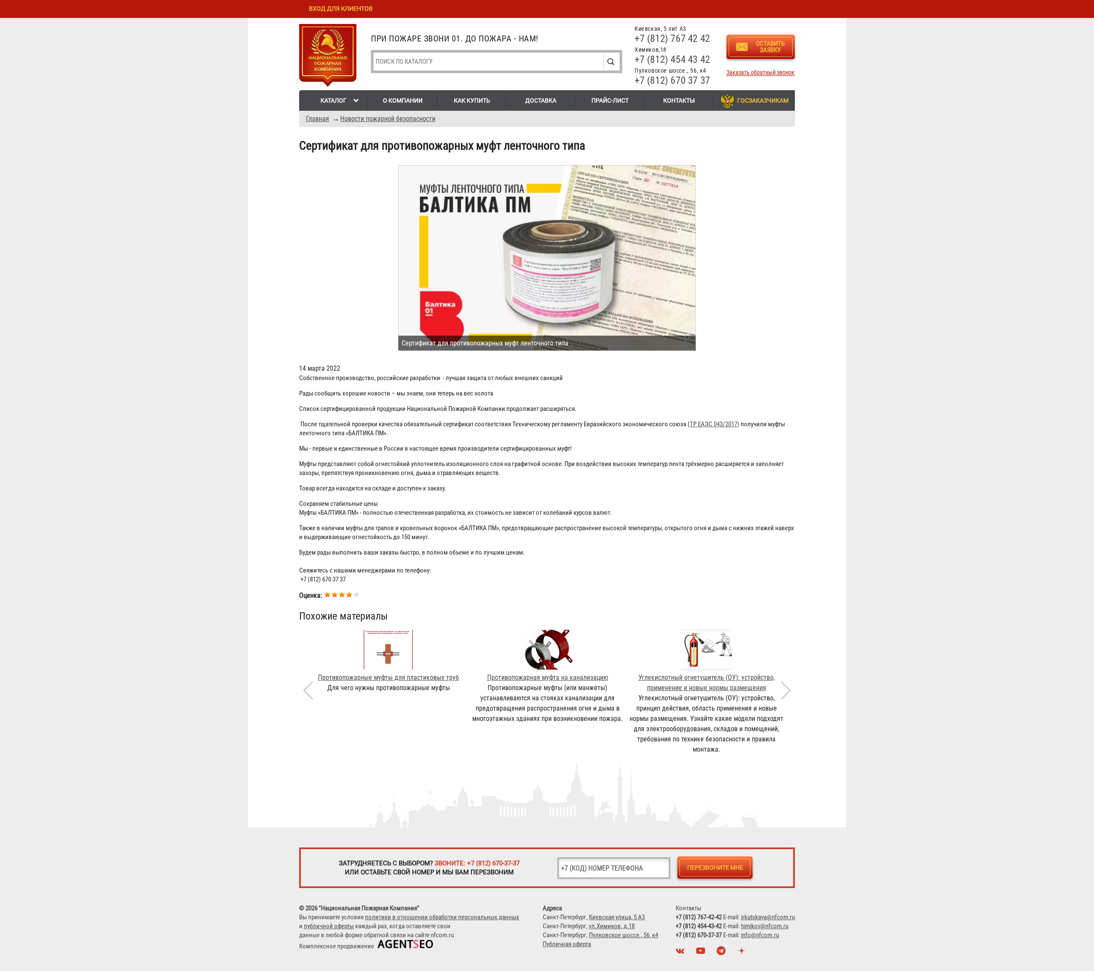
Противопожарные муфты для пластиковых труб (388, 677)
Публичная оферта (567, 944)
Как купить (472, 100)
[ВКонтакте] (681, 953)
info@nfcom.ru (760, 935)
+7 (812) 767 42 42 (672, 38)
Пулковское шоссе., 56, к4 (623, 935)
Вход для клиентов (341, 8)
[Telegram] (722, 953)
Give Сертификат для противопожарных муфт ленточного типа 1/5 (327, 594)
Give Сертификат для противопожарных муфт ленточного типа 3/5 (342, 594)
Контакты (679, 100)
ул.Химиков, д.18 (612, 926)
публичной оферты (329, 926)
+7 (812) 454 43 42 (672, 59)
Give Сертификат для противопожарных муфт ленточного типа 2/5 (334, 594)
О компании (403, 100)
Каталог (334, 100)
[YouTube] (701, 953)
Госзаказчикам (762, 100)
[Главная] (327, 57)
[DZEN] (742, 953)
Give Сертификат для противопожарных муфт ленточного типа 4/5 (349, 594)
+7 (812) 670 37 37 (672, 80)
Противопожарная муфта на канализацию (547, 677)
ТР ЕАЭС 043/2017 (713, 424)
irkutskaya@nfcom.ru (768, 917)
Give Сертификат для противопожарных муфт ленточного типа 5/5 (356, 594)
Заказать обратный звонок (760, 72)
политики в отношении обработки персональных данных (442, 917)
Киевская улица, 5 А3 (617, 917)
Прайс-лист (610, 100)
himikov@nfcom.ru (764, 926)
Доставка (540, 100)
